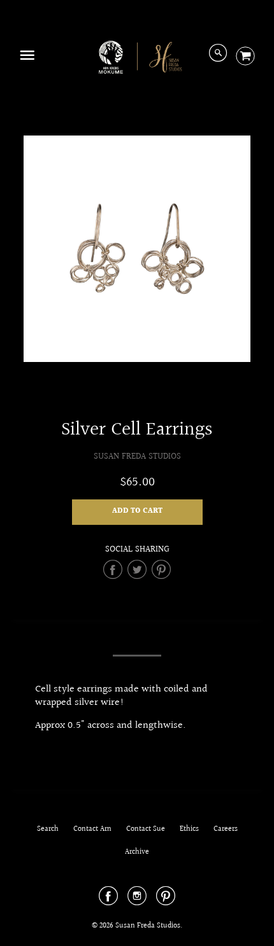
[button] (137, 512)
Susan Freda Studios (137, 456)
